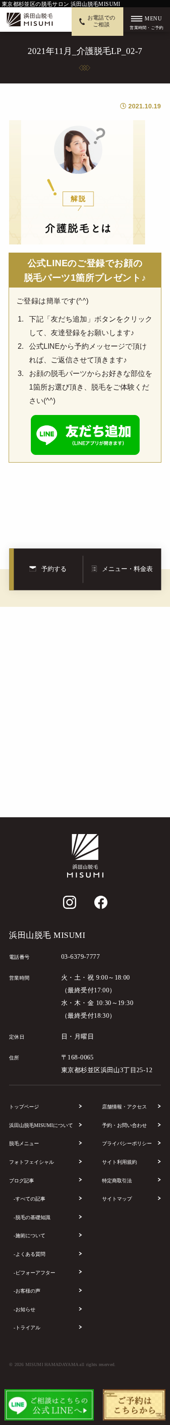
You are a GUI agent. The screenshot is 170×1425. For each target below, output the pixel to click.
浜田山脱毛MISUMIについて (41, 1125)
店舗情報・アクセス (124, 1106)
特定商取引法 (117, 1180)
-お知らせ (24, 1309)
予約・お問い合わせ (124, 1125)
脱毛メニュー (24, 1143)
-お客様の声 (27, 1290)
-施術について (29, 1235)
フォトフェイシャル (31, 1162)
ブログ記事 (21, 1180)
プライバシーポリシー (127, 1143)
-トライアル (27, 1327)
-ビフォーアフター (34, 1272)
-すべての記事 (29, 1198)
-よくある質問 (29, 1254)
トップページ (24, 1106)
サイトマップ (117, 1198)
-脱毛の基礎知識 (32, 1217)
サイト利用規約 (119, 1162)
